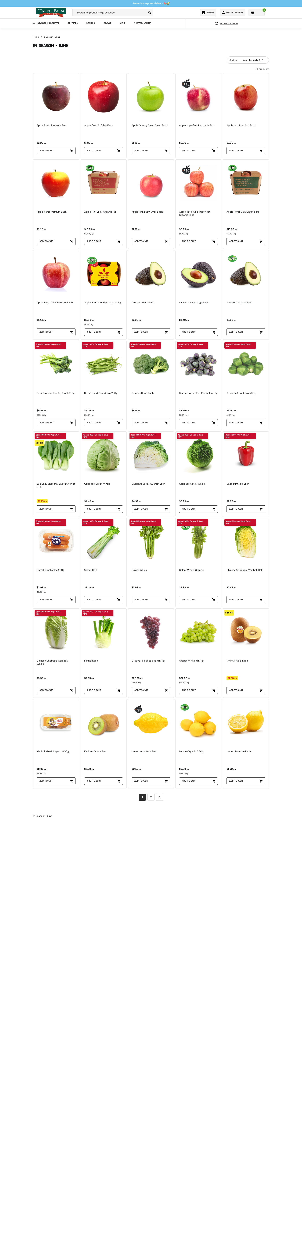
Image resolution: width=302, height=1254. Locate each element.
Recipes (90, 23)
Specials (73, 23)
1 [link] (142, 797)
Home (36, 36)
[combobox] (109, 12)
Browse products (48, 23)
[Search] (149, 12)
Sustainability (142, 23)
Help (122, 23)
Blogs (107, 23)
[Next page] (159, 797)
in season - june (52, 36)
